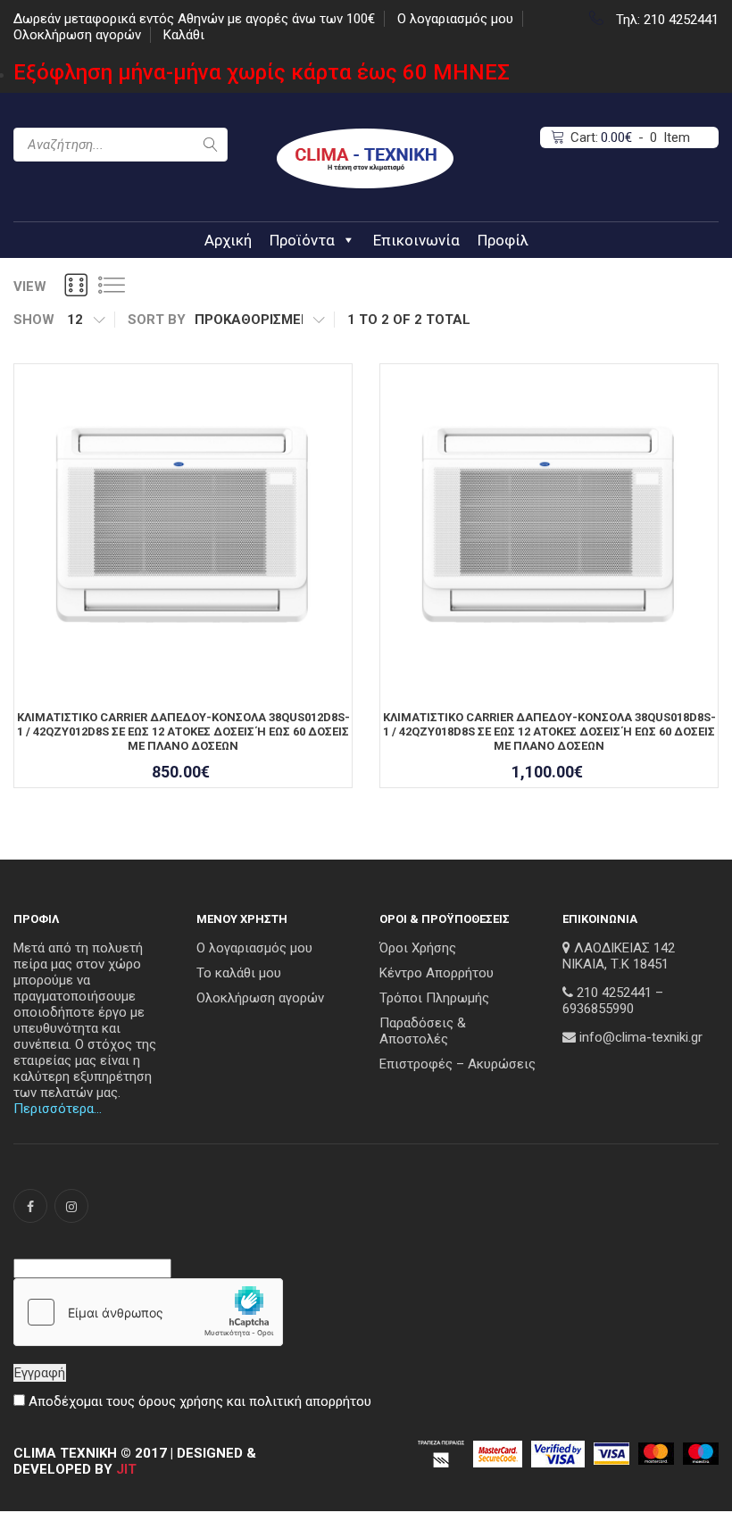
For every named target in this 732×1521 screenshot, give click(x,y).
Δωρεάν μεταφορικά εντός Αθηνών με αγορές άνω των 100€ (194, 19)
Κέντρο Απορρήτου (436, 973)
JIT (126, 1469)
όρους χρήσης (180, 1401)
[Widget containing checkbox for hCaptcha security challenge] (148, 1312)
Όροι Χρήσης (417, 948)
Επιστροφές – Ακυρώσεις (457, 1064)
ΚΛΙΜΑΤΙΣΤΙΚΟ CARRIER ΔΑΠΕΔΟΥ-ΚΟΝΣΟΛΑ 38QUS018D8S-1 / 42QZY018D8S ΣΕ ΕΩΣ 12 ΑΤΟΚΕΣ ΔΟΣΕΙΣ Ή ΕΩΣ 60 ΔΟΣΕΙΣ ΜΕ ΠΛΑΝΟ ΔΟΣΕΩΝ (549, 731)
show (33, 320)
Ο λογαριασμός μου (455, 19)
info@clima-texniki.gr (641, 1037)
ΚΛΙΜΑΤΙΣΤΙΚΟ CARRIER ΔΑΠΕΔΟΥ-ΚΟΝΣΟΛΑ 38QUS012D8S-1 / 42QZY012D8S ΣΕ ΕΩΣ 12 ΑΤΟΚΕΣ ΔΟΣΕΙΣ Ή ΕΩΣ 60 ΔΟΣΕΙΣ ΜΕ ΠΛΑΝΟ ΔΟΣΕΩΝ (183, 731)
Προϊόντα (302, 240)
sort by (157, 320)
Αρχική (228, 240)
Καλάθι (183, 35)
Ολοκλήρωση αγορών (77, 35)
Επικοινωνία (416, 240)
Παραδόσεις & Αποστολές (422, 1031)
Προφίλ (503, 240)
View (29, 286)
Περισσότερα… (57, 1109)
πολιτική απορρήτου (310, 1401)
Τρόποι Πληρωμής (434, 998)
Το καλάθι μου (238, 973)
